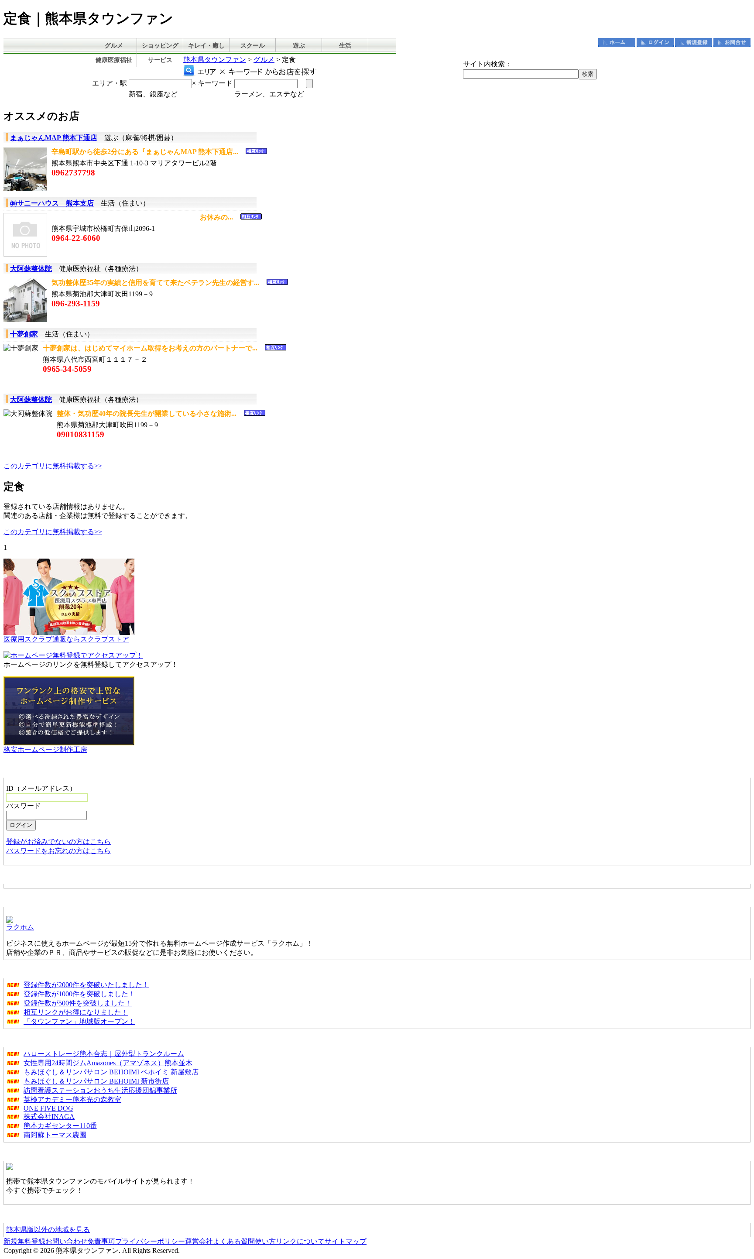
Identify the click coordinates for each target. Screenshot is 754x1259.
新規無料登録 (24, 1241)
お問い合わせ (66, 1241)
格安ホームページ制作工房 (45, 749)
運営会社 (199, 1241)
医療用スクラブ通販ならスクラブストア (66, 639)
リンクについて (300, 1241)
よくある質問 (234, 1241)
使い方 (265, 1241)
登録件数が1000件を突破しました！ (79, 994)
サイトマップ (346, 1241)
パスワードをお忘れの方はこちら (58, 850)
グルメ (114, 45)
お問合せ (732, 42)
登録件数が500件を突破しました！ (78, 1003)
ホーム (616, 42)
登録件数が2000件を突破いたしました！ (86, 984)
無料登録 (693, 42)
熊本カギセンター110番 (60, 1125)
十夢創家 (24, 334)
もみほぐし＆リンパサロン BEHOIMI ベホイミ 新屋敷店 (111, 1072)
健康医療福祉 (114, 60)
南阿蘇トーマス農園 (55, 1135)
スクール (252, 45)
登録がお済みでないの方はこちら (58, 841)
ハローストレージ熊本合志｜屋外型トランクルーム (104, 1053)
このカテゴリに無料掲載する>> (52, 466)
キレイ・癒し (206, 45)
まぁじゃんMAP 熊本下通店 (53, 137)
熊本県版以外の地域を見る (48, 1229)
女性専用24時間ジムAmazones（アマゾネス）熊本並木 (108, 1063)
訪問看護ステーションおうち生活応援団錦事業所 (100, 1090)
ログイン (655, 42)
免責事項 (101, 1241)
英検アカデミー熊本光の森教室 (72, 1099)
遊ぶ (299, 45)
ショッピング (160, 45)
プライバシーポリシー (150, 1241)
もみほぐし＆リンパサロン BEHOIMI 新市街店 (96, 1081)
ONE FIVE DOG (48, 1108)
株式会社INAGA (49, 1116)
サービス (160, 60)
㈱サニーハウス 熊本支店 (52, 203)
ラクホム (20, 927)
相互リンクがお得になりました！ (76, 1012)
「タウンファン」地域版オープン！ (79, 1021)
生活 (345, 45)
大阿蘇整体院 (31, 268)
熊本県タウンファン (214, 59)
